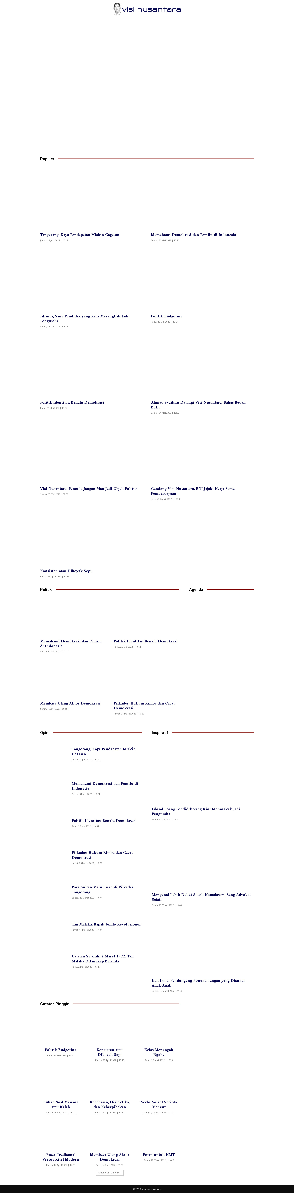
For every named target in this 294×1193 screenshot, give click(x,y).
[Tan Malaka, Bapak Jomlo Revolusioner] (55, 926)
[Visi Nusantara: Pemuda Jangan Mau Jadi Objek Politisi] (91, 450)
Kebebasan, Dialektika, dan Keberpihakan (110, 1105)
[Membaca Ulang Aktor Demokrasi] (73, 677)
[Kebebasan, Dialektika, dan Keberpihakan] (109, 1081)
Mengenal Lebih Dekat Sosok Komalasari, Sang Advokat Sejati (201, 897)
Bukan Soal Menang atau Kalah (60, 1105)
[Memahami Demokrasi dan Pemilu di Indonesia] (202, 196)
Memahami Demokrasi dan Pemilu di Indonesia (193, 235)
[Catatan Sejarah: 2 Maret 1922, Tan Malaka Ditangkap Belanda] (55, 960)
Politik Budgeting (166, 316)
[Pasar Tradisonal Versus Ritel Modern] (60, 1133)
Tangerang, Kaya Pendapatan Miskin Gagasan (79, 235)
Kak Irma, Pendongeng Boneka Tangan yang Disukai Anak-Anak (198, 983)
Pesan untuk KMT (159, 1154)
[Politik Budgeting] (202, 278)
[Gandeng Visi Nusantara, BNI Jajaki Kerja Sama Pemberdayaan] (202, 450)
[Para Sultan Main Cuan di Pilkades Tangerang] (55, 891)
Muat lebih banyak (108, 1172)
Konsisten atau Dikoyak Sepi (66, 571)
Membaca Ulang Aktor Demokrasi (70, 703)
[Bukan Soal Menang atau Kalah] (60, 1081)
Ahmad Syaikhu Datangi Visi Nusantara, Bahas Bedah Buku (198, 405)
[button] (249, 9)
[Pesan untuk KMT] (158, 1133)
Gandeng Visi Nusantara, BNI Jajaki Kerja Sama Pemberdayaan (193, 491)
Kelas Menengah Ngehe (158, 1052)
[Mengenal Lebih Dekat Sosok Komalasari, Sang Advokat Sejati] (203, 857)
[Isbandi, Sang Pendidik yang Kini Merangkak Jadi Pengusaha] (91, 278)
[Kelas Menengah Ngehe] (158, 1029)
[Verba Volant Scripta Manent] (158, 1081)
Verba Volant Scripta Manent (159, 1105)
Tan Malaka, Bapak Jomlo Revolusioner (106, 924)
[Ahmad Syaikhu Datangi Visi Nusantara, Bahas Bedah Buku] (202, 364)
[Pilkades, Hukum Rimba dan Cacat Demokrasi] (146, 677)
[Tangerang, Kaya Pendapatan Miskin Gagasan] (91, 196)
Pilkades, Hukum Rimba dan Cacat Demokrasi (144, 706)
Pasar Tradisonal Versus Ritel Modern (60, 1157)
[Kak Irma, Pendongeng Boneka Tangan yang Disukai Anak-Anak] (203, 943)
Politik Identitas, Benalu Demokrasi (72, 402)
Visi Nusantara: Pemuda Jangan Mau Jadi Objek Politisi (89, 489)
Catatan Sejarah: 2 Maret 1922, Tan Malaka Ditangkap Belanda (103, 959)
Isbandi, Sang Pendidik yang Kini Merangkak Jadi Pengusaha (84, 319)
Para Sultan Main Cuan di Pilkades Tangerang (102, 890)
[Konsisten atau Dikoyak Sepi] (91, 533)
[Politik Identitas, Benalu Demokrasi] (91, 364)
